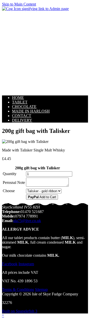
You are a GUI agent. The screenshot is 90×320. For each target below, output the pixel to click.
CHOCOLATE (24, 106)
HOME (18, 97)
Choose (9, 191)
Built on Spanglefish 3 (19, 311)
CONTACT (21, 116)
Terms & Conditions (18, 289)
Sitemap (41, 289)
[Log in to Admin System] (35, 9)
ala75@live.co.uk (27, 221)
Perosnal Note (14, 182)
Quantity (9, 174)
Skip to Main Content (19, 4)
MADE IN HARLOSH (31, 111)
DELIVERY (22, 120)
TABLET (20, 102)
